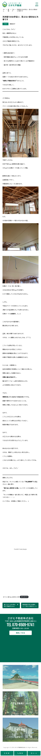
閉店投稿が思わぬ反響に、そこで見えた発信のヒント (29, 605)
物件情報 (20, 729)
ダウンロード (24, 597)
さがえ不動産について (20, 703)
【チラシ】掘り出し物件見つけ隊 (10, 597)
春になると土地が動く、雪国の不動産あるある (11, 605)
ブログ (20, 676)
